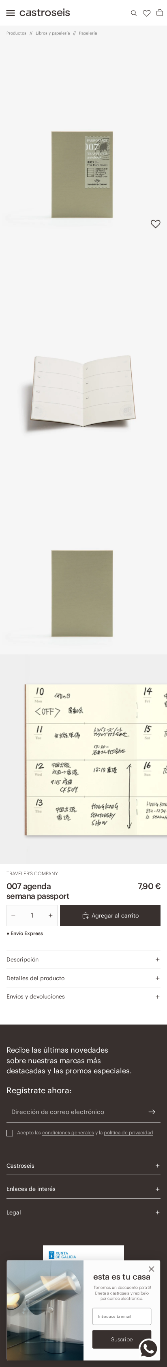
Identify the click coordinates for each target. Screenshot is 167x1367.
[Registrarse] (152, 1112)
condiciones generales (68, 1132)
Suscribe (122, 1339)
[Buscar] (133, 13)
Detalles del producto (35, 978)
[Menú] (8, 13)
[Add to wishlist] (156, 224)
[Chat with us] (149, 1349)
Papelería (88, 33)
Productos (16, 33)
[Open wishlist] (146, 13)
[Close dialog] (151, 1269)
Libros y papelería (53, 33)
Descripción (22, 959)
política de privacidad (128, 1132)
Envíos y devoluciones (35, 996)
